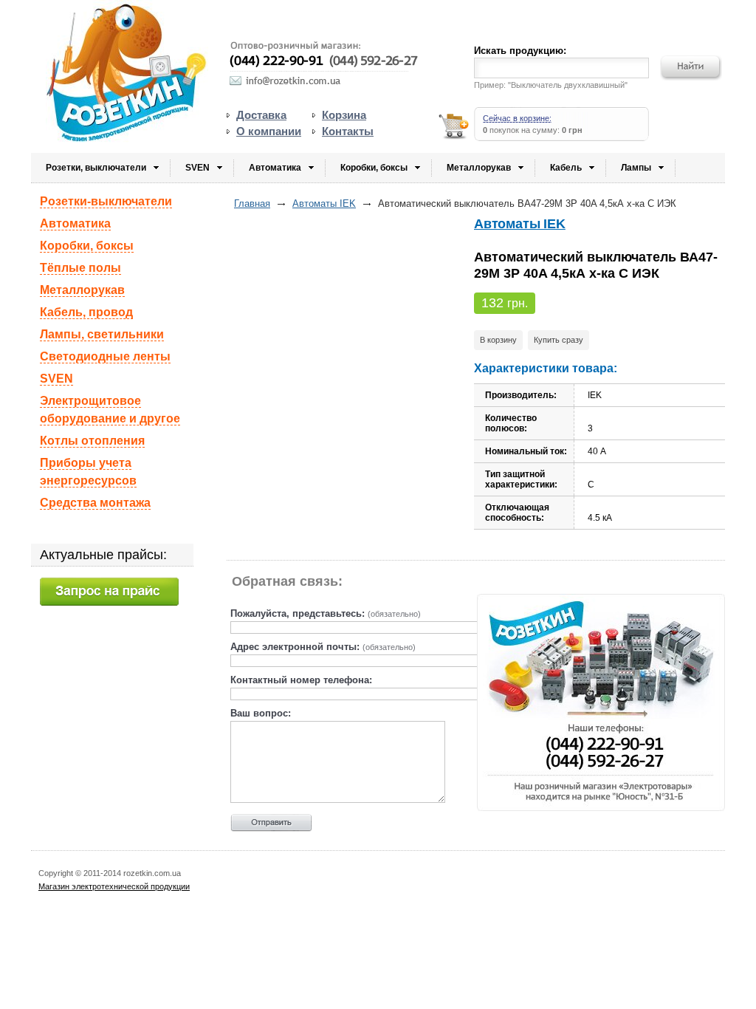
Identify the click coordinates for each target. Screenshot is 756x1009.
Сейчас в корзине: (517, 118)
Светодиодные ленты (105, 356)
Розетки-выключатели (106, 201)
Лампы (636, 168)
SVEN (197, 168)
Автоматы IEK (324, 203)
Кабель (566, 168)
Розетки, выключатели (96, 168)
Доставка (261, 115)
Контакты (348, 131)
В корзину (498, 339)
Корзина (344, 115)
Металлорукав (479, 168)
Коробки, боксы (374, 168)
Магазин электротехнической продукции (114, 886)
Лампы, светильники (102, 334)
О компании (268, 131)
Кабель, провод (86, 312)
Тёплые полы (80, 267)
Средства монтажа (95, 502)
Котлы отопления (92, 440)
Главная (252, 203)
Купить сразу (558, 339)
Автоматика (275, 168)
